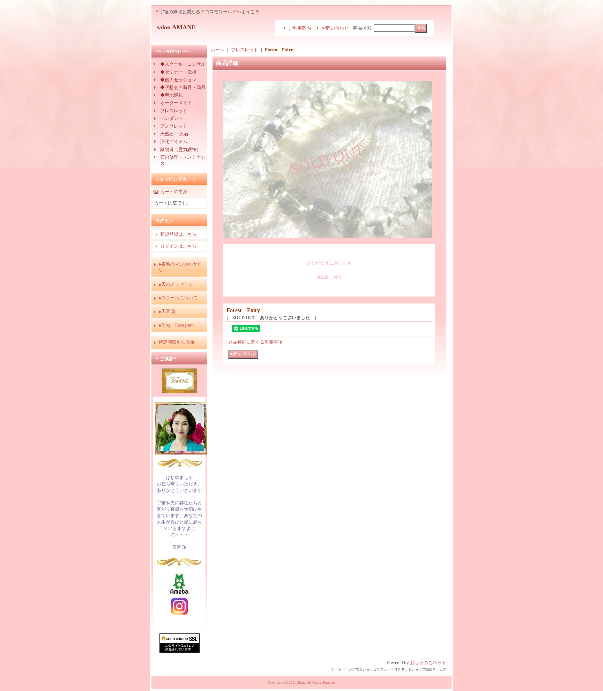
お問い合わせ (335, 28)
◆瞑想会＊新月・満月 (183, 87)
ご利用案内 (299, 28)
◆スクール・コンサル (183, 64)
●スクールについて (178, 297)
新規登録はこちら (178, 234)
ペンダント (171, 118)
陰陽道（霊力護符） (180, 149)
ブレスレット (173, 110)
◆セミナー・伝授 (178, 72)
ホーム (217, 49)
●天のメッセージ (175, 284)
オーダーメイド (176, 102)
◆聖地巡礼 (171, 95)
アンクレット (173, 126)
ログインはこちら (178, 246)
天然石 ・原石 (174, 133)
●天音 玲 (167, 311)
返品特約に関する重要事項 (255, 342)
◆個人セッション (178, 79)
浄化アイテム (173, 141)
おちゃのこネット (428, 662)
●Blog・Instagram (176, 325)
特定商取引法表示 (176, 342)
